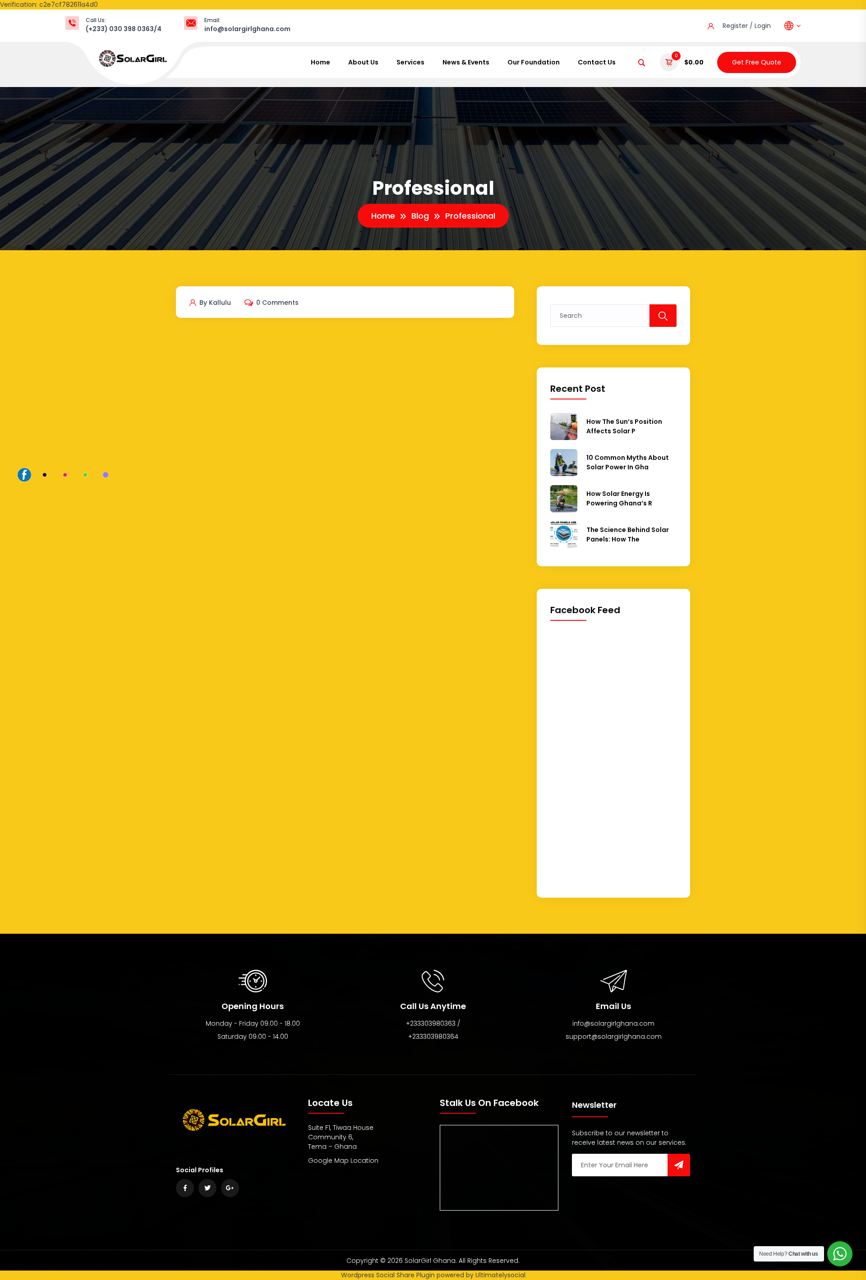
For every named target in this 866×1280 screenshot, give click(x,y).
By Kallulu (214, 302)
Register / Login (747, 25)
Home (383, 215)
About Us (363, 62)
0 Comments (276, 302)
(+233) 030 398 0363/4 (123, 28)
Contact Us (597, 62)
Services (410, 62)
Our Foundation (533, 62)
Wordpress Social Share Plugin (389, 1275)
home (320, 62)
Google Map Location (343, 1160)
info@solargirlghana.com (247, 28)
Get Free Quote (756, 62)
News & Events (465, 62)
